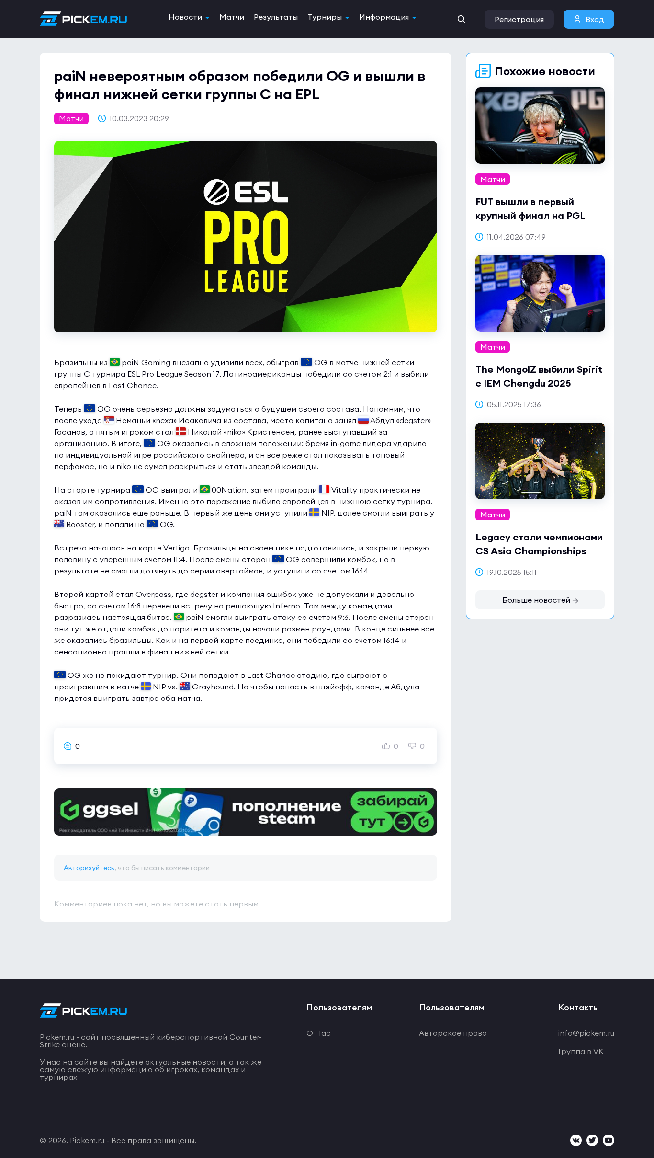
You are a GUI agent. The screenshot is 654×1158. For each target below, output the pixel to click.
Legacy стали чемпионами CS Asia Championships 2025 (539, 551)
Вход (595, 19)
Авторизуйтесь (89, 867)
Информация (384, 17)
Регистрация (519, 19)
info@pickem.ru (586, 1033)
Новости (185, 17)
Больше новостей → (540, 600)
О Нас (318, 1033)
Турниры (324, 17)
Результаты (276, 17)
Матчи (231, 17)
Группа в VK (581, 1051)
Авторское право (453, 1033)
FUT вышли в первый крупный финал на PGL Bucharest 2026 (530, 215)
